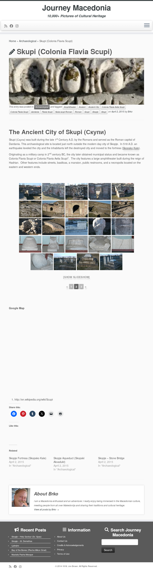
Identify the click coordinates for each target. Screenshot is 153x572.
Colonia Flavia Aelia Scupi (113, 107)
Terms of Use (63, 553)
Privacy (60, 549)
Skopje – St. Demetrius (22, 540)
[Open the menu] (147, 25)
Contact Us (62, 540)
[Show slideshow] (76, 277)
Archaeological (27, 41)
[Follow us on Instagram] (18, 25)
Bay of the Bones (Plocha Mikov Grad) (29, 549)
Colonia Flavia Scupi (19, 111)
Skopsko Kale (131, 148)
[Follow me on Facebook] (12, 25)
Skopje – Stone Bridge (111, 458)
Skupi (103, 111)
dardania (35, 111)
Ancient (82, 107)
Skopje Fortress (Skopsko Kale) (27, 458)
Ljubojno (15, 545)
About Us (61, 536)
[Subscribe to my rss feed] (7, 25)
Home (12, 41)
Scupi (87, 111)
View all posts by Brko (46, 509)
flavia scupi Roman (63, 111)
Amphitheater (70, 107)
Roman (78, 111)
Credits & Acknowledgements (70, 545)
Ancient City (93, 107)
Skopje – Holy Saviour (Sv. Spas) (27, 536)
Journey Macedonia (76, 7)
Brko (130, 111)
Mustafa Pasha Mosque (22, 554)
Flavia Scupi (47, 111)
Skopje (95, 111)
